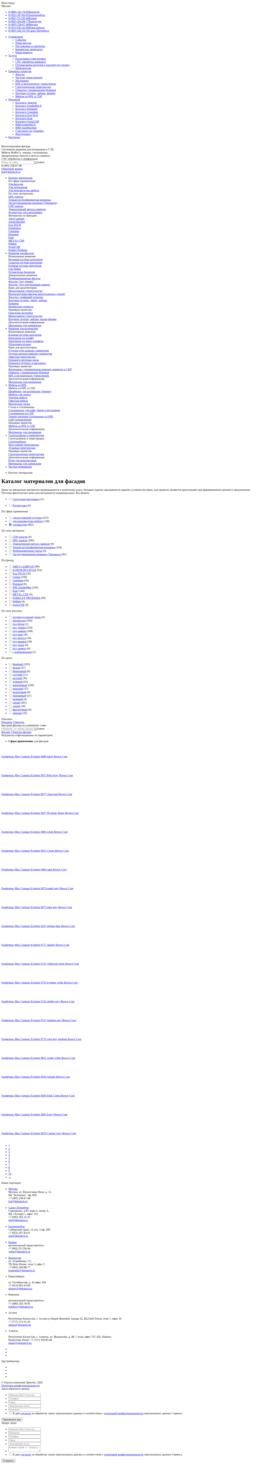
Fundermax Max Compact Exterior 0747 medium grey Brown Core (38, 1020)
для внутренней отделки (27, 517)
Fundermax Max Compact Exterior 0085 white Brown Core (34, 831)
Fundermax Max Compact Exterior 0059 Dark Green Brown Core (38, 1095)
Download (14, 99)
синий (16, 706)
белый (16, 667)
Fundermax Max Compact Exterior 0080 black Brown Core (34, 756)
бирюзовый (19, 671)
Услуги (12, 55)
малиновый (19, 692)
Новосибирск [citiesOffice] (26, 27)
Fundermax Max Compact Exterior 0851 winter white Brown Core (38, 1057)
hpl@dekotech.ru (10, 171)
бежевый (18, 664)
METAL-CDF (21, 594)
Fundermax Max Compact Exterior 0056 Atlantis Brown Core (35, 1076)
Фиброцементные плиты (27, 550)
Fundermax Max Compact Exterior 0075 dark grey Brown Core (36, 907)
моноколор (19, 620)
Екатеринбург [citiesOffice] (26, 15)
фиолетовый (20, 709)
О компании (15, 36)
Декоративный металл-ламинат (31, 543)
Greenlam (18, 580)
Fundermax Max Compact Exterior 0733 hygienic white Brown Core (39, 982)
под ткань (18, 645)
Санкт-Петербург (18, 1207)
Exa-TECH (19, 573)
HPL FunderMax (22, 587)
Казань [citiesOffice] (22, 18)
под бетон (18, 624)
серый (16, 702)
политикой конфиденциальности (124, 1413)
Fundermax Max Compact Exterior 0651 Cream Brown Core (35, 850)
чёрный (17, 713)
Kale (15, 590)
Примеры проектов (19, 71)
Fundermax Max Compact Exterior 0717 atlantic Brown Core (35, 944)
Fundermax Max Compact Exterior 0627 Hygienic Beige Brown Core (40, 813)
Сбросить (18, 722)
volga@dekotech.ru (19, 1251)
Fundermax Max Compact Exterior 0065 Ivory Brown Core (34, 1114)
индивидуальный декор (27, 617)
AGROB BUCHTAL (24, 570)
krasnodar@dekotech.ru (21, 1270)
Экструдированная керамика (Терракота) (37, 554)
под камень (19, 631)
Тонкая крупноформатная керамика (34, 547)
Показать (6, 719)
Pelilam (17, 601)
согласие (26, 1413)
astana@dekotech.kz (19, 1324)
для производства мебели (28, 521)
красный (18, 688)
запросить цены (100, 492)
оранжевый (19, 695)
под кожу (18, 634)
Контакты (14, 137)
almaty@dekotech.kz (20, 1343)
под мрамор (20, 641)
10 (9, 1173)
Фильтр (5, 732)
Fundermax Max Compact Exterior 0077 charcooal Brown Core (36, 794)
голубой (17, 674)
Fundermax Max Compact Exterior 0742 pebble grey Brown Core (37, 1001)
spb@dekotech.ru (18, 1220)
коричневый (20, 685)
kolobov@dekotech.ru (20, 1306)
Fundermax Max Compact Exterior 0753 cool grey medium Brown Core (41, 1039)
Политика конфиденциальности (20, 1385)
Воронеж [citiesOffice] (24, 11)
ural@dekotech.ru (18, 1235)
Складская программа (26, 499)
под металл (19, 638)
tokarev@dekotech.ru (20, 1288)
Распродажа (20, 505)
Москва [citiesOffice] (23, 24)
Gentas (16, 577)
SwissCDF (19, 604)
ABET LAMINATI (23, 566)
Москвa (12, 1188)
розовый (18, 699)
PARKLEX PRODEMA (26, 597)
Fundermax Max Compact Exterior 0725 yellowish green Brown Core (40, 963)
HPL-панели (20, 540)
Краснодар (14, 1257)
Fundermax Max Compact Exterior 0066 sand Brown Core (34, 869)
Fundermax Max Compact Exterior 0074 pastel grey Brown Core (37, 888)
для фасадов (20, 524)
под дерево (19, 627)
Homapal (18, 583)
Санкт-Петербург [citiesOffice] (28, 30)
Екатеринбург (16, 1226)
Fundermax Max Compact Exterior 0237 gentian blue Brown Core (38, 926)
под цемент (19, 648)
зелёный (18, 681)
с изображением (22, 652)
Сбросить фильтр (21, 732)
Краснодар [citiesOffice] (24, 21)
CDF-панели (20, 536)
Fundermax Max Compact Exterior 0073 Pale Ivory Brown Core (37, 775)
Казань (12, 1242)
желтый (17, 678)
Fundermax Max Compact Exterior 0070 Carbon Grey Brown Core (38, 1133)
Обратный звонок (12, 168)
